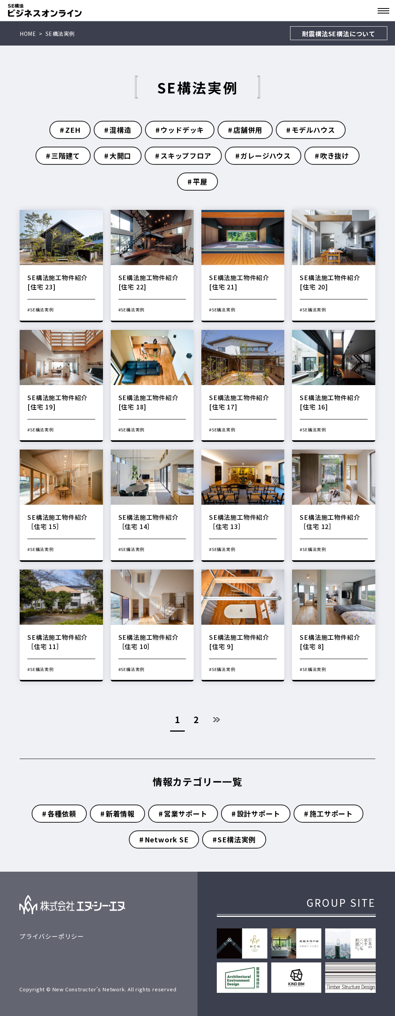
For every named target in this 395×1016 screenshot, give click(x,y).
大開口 (120, 155)
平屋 (200, 181)
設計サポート (258, 813)
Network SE (167, 839)
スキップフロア (185, 155)
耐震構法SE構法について (338, 33)
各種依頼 (61, 813)
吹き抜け (334, 155)
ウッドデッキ (182, 130)
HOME (28, 33)
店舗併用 (247, 130)
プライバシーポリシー (51, 936)
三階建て (65, 155)
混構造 (120, 130)
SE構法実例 (237, 839)
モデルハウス (313, 130)
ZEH (72, 130)
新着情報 (120, 813)
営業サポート (186, 813)
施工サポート (331, 813)
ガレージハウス (265, 155)
